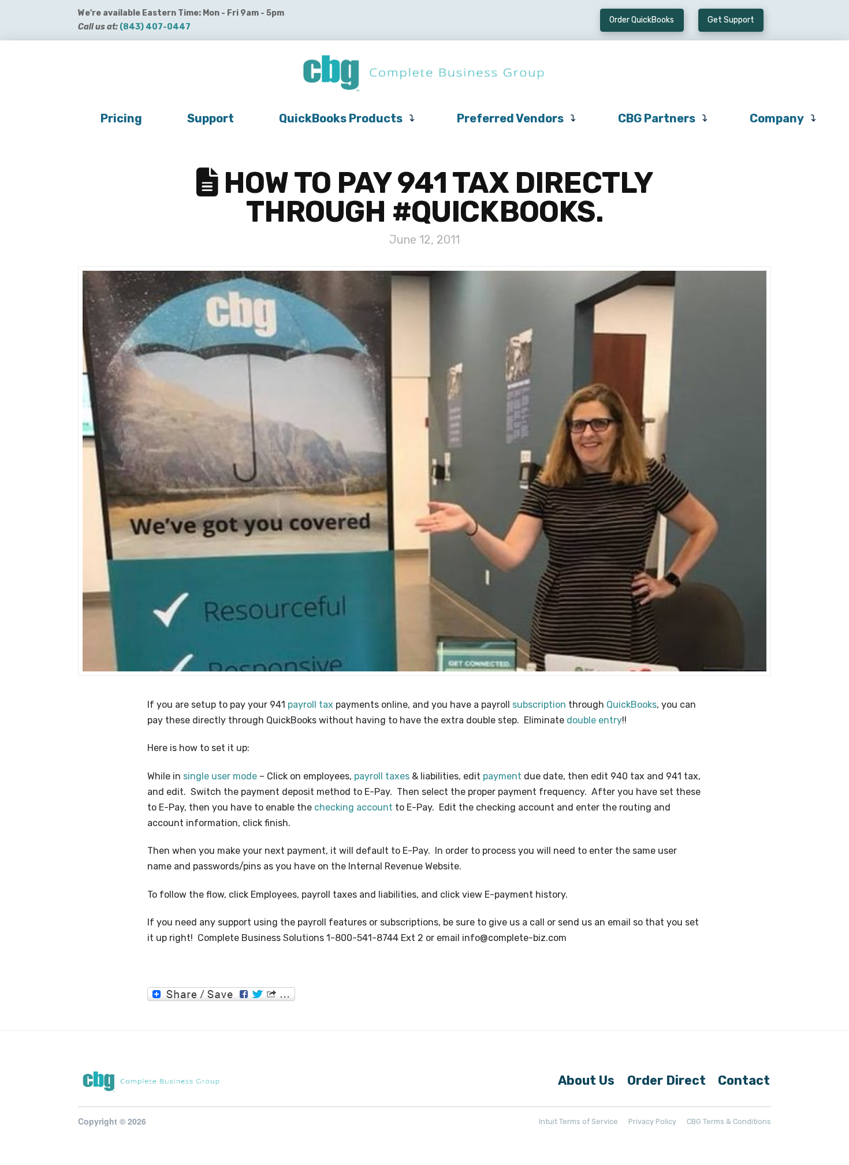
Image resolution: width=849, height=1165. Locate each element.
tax (326, 704)
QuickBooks (631, 704)
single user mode (220, 776)
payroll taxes (381, 776)
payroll (302, 704)
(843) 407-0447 (155, 27)
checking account (353, 807)
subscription (539, 704)
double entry (594, 720)
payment (502, 776)
